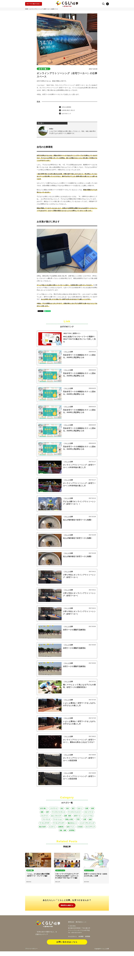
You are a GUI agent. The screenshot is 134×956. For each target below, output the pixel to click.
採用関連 (71, 830)
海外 (67, 808)
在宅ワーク (77, 815)
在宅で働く (43, 808)
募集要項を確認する (67, 905)
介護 (84, 819)
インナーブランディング (87, 823)
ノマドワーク (54, 808)
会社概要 (80, 936)
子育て (78, 819)
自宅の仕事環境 (66, 107)
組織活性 (61, 826)
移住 (62, 808)
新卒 (47, 812)
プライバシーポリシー (31, 948)
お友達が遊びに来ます (68, 110)
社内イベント (71, 826)
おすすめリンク (66, 113)
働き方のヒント (72, 823)
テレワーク (44, 815)
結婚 (90, 819)
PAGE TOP (131, 954)
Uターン (80, 808)
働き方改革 (42, 826)
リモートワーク (88, 812)
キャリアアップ (90, 826)
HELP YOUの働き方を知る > (34, 3)
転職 (92, 808)
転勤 (87, 808)
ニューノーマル (88, 815)
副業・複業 (67, 815)
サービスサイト (72, 936)
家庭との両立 (69, 819)
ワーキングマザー (45, 823)
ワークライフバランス (58, 812)
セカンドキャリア (56, 815)
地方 (73, 808)
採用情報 (87, 936)
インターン (52, 826)
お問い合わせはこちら (67, 942)
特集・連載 (63, 830)
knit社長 (80, 826)
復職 (42, 812)
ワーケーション (57, 819)
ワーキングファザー (59, 823)
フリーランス (46, 819)
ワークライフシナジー (74, 812)
